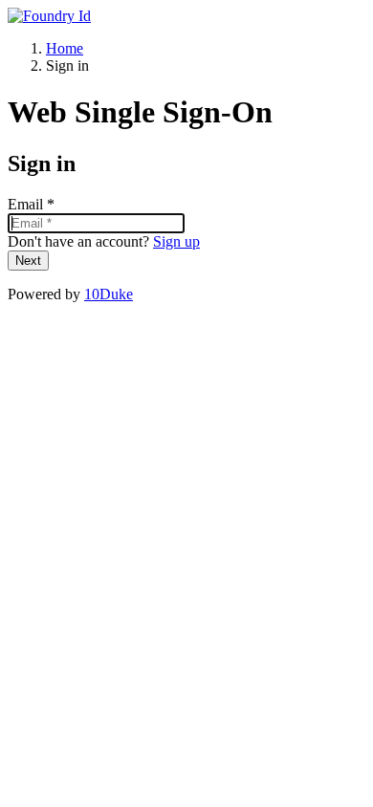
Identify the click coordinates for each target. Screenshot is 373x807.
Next (28, 260)
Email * (31, 204)
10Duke (108, 294)
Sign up (176, 241)
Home (64, 48)
